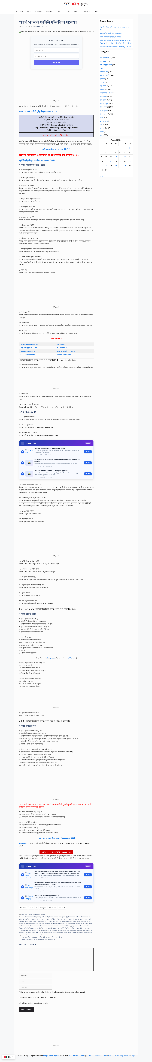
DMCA (110, 1056)
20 (120, 161)
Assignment (104, 57)
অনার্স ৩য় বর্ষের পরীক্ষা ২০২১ (72, 919)
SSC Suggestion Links (27, 355)
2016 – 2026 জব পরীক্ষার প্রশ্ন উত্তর (66, 351)
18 (111, 161)
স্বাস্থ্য (101, 135)
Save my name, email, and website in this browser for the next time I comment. (53, 992)
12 (116, 157)
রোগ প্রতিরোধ (104, 121)
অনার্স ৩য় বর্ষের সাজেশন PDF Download (44, 921)
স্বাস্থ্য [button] (75, 11)
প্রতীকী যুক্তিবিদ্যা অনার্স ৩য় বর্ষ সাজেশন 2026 (37, 160)
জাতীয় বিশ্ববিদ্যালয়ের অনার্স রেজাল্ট (32, 928)
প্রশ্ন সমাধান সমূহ (61, 344)
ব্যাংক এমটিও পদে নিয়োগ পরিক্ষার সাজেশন (111, 33)
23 (102, 165)
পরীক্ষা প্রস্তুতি (49, 11)
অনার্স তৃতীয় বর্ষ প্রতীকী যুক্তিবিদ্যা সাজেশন (66, 921)
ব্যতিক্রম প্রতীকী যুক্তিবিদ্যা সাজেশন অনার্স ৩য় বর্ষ (70, 930)
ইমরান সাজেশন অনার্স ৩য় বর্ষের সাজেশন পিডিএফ (59, 926)
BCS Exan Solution (63, 348)
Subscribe (56, 62)
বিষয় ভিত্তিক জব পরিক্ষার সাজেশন (64, 355)
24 (106, 165)
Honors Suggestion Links (29, 344)
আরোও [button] (86, 11)
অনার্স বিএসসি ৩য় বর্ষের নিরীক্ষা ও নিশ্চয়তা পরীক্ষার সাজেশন (78, 924)
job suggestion (106, 64)
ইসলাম (68, 11)
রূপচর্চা (101, 117)
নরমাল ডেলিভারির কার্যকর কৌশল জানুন (110, 37)
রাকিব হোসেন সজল (50, 658)
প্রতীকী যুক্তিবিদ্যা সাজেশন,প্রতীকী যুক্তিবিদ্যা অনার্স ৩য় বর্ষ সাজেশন (38, 939)
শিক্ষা (23, 915)
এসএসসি (102, 89)
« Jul (101, 176)
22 (130, 161)
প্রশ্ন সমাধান (38, 11)
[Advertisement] (56, 84)
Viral (102, 68)
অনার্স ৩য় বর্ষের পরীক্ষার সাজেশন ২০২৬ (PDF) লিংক (56, 149)
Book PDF (103, 61)
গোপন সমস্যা (103, 96)
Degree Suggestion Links (28, 348)
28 (125, 165)
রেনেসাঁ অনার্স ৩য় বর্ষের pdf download (31, 935)
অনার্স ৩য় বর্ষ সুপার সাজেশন (31, 919)
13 (120, 157)
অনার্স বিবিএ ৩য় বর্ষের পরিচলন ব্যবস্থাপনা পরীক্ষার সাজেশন (33, 926)
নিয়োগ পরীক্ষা (19, 11)
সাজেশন (29, 11)
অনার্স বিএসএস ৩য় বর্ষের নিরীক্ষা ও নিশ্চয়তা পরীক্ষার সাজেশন (49, 924)
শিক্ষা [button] (58, 11)
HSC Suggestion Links (27, 351)
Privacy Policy (118, 1056)
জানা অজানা (103, 100)
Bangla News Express (51, 1056)
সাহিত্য (102, 131)
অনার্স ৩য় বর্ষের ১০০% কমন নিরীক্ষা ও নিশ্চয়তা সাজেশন (51, 919)
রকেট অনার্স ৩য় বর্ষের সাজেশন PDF (62, 933)
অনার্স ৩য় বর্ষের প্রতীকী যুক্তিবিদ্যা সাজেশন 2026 (38, 111)
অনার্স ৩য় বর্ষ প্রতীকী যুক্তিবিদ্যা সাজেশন (65, 917)
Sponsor (127, 1056)
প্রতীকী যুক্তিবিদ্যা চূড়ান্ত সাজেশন (27, 930)
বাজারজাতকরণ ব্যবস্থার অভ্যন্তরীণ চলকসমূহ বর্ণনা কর (115, 46)
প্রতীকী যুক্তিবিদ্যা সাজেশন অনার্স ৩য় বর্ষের (47, 930)
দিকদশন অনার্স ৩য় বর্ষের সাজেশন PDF (50, 928)
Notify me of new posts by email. (34, 1003)
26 (116, 165)
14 (125, 157)
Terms (105, 1056)
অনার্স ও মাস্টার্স (28, 915)
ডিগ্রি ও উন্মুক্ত (104, 103)
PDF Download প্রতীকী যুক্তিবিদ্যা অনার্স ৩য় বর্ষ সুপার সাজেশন (38, 917)
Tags (133, 1056)
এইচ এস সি (103, 86)
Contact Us (97, 1056)
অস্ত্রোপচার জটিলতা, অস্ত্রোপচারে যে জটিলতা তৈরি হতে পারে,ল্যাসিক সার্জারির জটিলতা (42, 937)
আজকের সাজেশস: (24, 843)
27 (120, 165)
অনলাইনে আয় (104, 72)
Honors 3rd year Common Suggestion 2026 (56, 838)
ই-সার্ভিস (102, 79)
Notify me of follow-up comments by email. (38, 997)
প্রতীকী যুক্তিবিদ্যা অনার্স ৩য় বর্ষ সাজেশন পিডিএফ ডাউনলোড (74, 928)
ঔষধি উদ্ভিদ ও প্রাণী (105, 93)
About (90, 1056)
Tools (96, 11)
